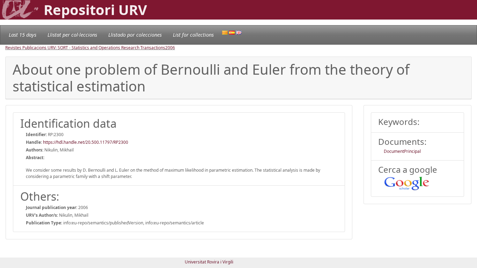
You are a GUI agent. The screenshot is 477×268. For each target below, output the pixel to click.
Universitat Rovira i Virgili (209, 262)
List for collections (193, 34)
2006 (170, 48)
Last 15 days (22, 34)
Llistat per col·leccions (72, 34)
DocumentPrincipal (402, 151)
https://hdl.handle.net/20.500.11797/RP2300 (85, 142)
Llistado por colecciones (135, 34)
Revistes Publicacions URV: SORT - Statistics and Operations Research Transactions (85, 48)
